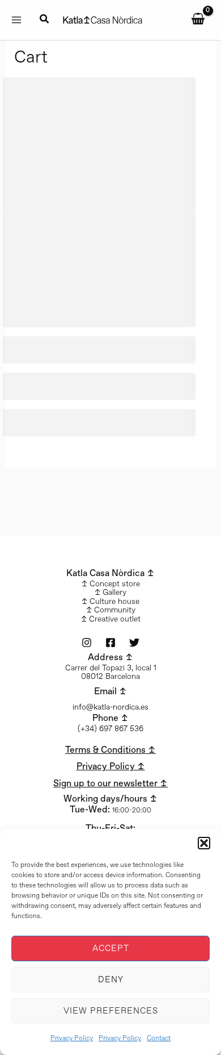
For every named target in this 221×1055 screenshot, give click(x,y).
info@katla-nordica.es (110, 707)
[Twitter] (134, 642)
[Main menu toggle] (16, 20)
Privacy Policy (71, 1038)
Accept (110, 948)
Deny (111, 980)
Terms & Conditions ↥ (110, 750)
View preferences (110, 1011)
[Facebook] (110, 642)
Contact (159, 1038)
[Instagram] (87, 642)
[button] (204, 843)
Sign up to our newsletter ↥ (110, 784)
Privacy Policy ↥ (110, 767)
